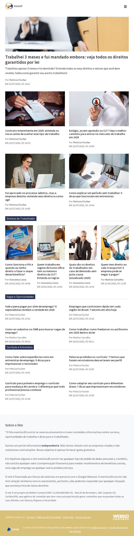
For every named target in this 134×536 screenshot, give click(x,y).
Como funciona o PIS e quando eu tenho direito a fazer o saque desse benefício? (19, 269)
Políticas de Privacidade (48, 517)
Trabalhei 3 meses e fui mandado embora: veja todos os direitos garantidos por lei (66, 59)
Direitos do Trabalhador (21, 218)
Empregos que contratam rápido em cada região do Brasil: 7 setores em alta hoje (95, 308)
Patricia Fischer (17, 79)
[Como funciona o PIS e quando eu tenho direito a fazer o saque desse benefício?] (19, 242)
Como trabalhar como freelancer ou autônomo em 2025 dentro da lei (98, 330)
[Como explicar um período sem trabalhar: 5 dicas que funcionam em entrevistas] (99, 171)
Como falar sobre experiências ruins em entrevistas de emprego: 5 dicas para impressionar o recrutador (29, 360)
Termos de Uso (83, 517)
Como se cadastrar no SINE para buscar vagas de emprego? (35, 330)
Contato (31, 517)
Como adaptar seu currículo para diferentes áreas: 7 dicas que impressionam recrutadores (97, 384)
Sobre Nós (68, 517)
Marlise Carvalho (114, 279)
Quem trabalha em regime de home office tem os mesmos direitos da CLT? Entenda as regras (50, 271)
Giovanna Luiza (17, 279)
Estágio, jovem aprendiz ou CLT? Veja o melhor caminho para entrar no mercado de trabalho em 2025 (97, 134)
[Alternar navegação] (125, 6)
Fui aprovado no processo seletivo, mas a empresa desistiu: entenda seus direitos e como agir (34, 196)
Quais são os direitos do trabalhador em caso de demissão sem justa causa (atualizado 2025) (82, 271)
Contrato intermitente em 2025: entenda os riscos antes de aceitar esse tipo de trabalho (32, 132)
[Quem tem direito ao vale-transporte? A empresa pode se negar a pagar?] (115, 242)
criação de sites (98, 527)
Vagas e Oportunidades (20, 296)
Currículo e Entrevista (19, 347)
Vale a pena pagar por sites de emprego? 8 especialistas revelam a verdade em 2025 (31, 308)
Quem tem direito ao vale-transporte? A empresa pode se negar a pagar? (114, 269)
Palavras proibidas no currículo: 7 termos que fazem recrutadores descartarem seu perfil (97, 358)
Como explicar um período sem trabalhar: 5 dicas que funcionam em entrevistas (95, 194)
